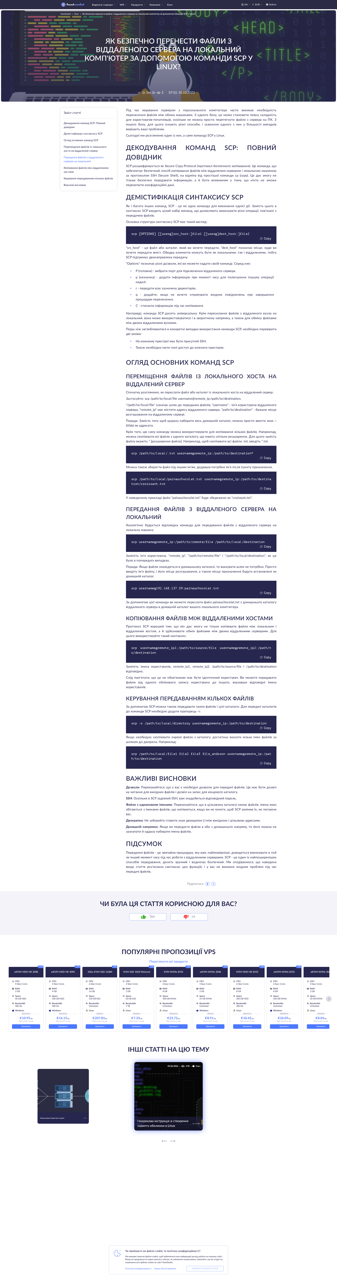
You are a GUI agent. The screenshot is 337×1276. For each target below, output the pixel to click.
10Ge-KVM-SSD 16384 (100, 972)
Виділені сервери (102, 5)
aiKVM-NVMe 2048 (321, 972)
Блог (170, 5)
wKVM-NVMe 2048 (210, 972)
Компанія (155, 5)
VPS (122, 5)
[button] (329, 999)
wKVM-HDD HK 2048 (26, 972)
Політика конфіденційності (138, 1269)
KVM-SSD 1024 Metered (136, 972)
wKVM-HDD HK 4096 (63, 972)
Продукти (137, 5)
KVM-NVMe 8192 (173, 972)
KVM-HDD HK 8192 (247, 972)
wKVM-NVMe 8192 (284, 972)
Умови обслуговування (165, 1269)
